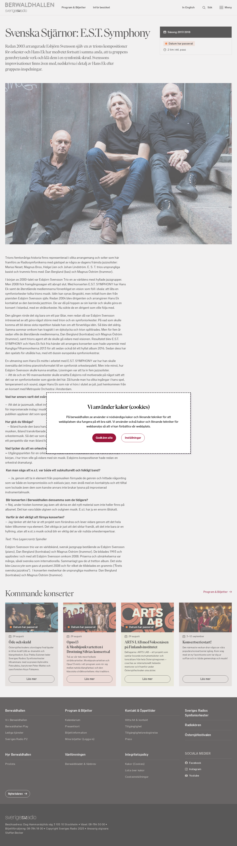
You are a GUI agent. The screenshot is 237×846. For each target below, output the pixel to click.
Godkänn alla (104, 437)
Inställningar (133, 437)
